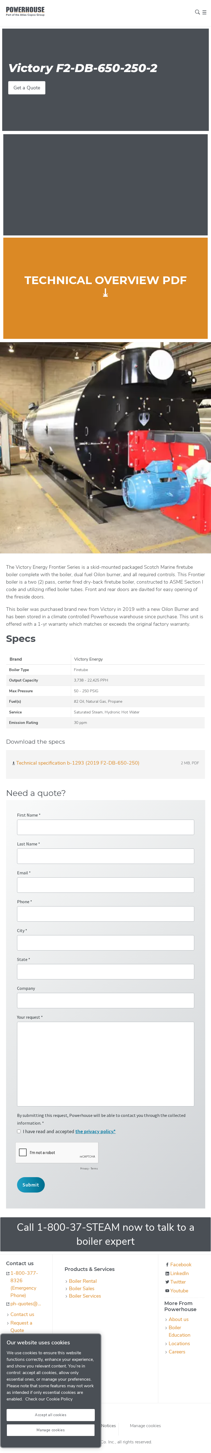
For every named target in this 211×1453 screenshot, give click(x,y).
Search (197, 12)
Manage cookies (145, 1426)
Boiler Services (85, 1296)
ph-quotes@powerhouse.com (27, 1303)
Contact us (22, 1314)
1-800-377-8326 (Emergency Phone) (24, 1284)
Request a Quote (21, 1327)
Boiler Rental (83, 1281)
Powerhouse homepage (25, 11)
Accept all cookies (50, 1415)
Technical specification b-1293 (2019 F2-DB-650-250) (78, 763)
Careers (177, 1351)
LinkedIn (179, 1273)
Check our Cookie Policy (49, 1399)
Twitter (178, 1282)
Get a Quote (26, 87)
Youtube (179, 1290)
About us (179, 1319)
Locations (179, 1343)
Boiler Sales (82, 1288)
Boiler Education (179, 1331)
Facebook (180, 1264)
